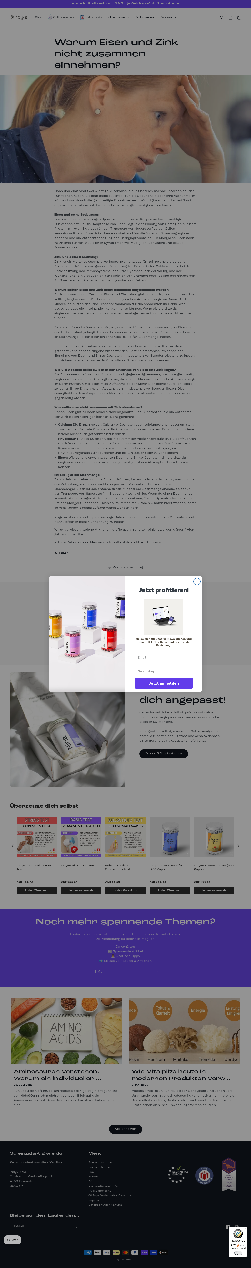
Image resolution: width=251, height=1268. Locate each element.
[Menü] (244, 1229)
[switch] (238, 1253)
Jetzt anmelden (164, 683)
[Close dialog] (197, 581)
